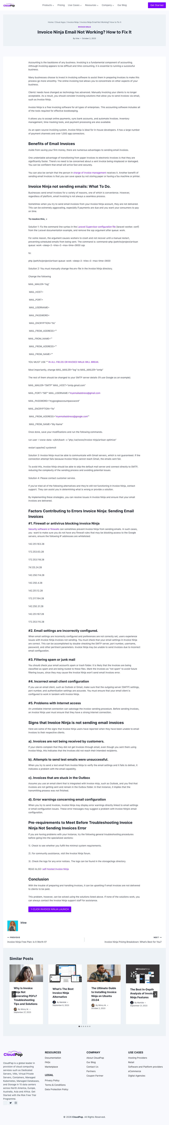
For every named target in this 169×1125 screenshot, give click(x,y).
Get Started (156, 5)
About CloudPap (95, 1058)
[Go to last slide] (14, 994)
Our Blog (122, 5)
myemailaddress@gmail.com (85, 393)
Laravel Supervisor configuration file (97, 226)
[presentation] (26, 973)
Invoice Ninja (84, 27)
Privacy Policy (52, 1080)
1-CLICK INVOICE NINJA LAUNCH (50, 909)
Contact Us (92, 1066)
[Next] (155, 994)
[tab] (79, 1026)
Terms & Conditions (55, 1085)
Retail (131, 1062)
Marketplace (51, 1066)
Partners (91, 1071)
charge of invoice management (89, 172)
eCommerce (134, 1071)
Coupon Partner (94, 1075)
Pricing (61, 5)
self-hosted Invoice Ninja (55, 869)
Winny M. (25, 1009)
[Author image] (15, 1009)
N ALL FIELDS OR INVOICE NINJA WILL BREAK (73, 362)
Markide (63, 1002)
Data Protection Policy (56, 1089)
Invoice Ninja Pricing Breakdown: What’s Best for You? (133, 939)
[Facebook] (5, 1103)
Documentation (53, 1058)
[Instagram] (15, 1103)
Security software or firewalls (43, 529)
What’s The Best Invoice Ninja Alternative (63, 992)
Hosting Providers (137, 1058)
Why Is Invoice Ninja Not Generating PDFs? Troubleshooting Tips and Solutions (25, 996)
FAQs (47, 1062)
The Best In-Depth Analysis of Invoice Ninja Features (142, 993)
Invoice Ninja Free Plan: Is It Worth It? (27, 939)
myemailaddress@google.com (72, 416)
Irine (77, 38)
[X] (10, 1103)
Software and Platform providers (145, 1066)
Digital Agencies (136, 1075)
